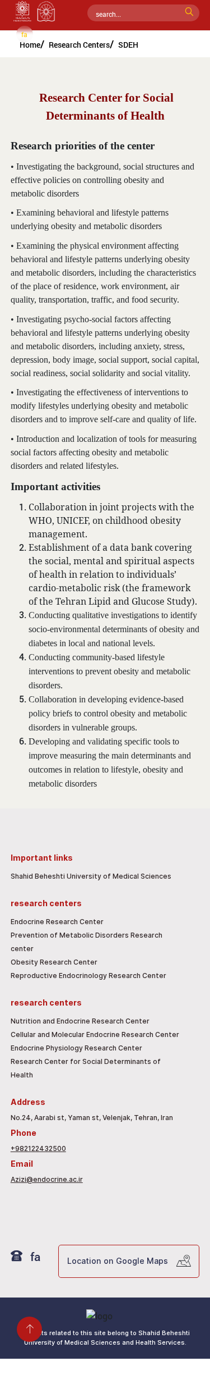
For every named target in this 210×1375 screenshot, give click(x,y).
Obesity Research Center (54, 962)
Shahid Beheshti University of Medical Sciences (91, 876)
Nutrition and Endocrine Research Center (80, 1021)
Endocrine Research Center (57, 921)
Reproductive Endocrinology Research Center (88, 975)
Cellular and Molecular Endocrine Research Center (95, 1034)
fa (24, 34)
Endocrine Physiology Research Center (76, 1048)
